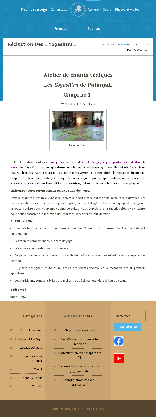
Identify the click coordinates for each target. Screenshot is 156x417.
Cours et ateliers (31, 330)
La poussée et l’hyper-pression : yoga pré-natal (80, 368)
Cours (107, 9)
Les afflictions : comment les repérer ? (80, 341)
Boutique (94, 28)
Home (106, 44)
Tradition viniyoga (34, 9)
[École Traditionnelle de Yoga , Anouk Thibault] (78, 9)
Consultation (60, 9)
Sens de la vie (32, 378)
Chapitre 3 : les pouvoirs (80, 330)
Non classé (34, 369)
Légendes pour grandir (32, 358)
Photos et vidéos (127, 9)
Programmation (122, 44)
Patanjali (100, 84)
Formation (62, 28)
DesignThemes (93, 409)
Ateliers (93, 9)
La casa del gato (31, 347)
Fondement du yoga (28, 339)
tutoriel (37, 386)
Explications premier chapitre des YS (79, 355)
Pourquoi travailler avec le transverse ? (80, 382)
